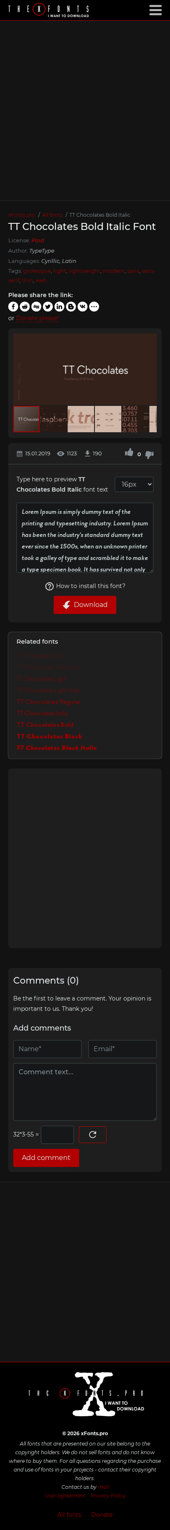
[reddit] (25, 307)
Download (91, 605)
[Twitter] (48, 307)
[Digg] (36, 307)
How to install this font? (90, 586)
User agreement (65, 1496)
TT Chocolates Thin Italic (48, 667)
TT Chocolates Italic (42, 713)
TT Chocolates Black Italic (57, 748)
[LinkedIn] (59, 307)
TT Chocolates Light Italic (49, 690)
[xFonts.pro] (49, 11)
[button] (149, 369)
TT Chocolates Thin (40, 655)
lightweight (84, 270)
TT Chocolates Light (41, 679)
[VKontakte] (82, 307)
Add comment (46, 1158)
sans (133, 270)
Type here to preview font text (62, 484)
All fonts (69, 1514)
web (41, 280)
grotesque (37, 270)
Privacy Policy (108, 1496)
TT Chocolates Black (49, 736)
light (59, 270)
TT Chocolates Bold (45, 725)
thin (27, 280)
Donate (102, 1514)
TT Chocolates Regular (48, 702)
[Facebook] (13, 307)
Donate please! (37, 318)
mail (103, 1487)
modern (114, 270)
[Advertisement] (85, 110)
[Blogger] (71, 307)
